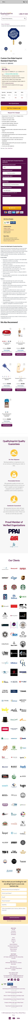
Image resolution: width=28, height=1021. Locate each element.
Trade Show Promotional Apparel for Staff (13, 1006)
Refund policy (13, 950)
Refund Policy (22, 1012)
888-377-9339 (15, 972)
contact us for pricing (9, 83)
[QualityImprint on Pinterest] (15, 980)
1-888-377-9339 (23, 14)
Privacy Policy (15, 1012)
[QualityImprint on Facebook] (12, 980)
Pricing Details (7, 350)
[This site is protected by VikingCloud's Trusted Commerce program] (13, 222)
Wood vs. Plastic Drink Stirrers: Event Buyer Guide (14, 995)
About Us (13, 939)
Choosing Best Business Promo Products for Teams (13, 999)
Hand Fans (10, 148)
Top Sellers (13, 931)
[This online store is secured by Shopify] (7, 222)
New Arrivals (13, 932)
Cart (26, 1)
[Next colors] (25, 49)
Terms (13, 1015)
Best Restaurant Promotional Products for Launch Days (14, 988)
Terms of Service (13, 949)
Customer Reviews (13, 947)
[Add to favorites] (10, 329)
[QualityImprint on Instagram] (18, 980)
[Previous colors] (2, 49)
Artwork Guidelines (13, 944)
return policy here (11, 240)
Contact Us (13, 941)
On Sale (13, 929)
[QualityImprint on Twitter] (9, 980)
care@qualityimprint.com (9, 229)
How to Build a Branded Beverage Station (13, 992)
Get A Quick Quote (7, 354)
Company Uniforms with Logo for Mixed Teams (13, 1002)
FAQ (13, 942)
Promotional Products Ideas (13, 946)
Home (13, 937)
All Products (13, 934)
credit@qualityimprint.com (18, 975)
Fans (6, 148)
